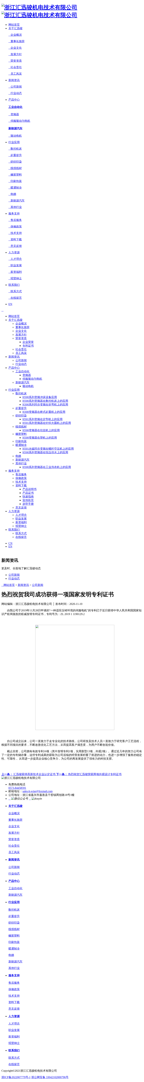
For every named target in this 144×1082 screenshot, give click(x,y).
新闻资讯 (14, 80)
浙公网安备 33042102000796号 (49, 1077)
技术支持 (15, 232)
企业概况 (15, 34)
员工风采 (15, 73)
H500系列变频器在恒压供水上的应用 (45, 452)
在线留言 (15, 297)
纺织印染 (15, 161)
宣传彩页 (28, 500)
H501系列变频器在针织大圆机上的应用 (46, 422)
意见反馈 (15, 245)
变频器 (13, 114)
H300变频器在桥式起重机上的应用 (43, 411)
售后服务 (15, 220)
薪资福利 (15, 271)
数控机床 (15, 148)
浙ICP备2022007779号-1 (16, 1077)
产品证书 (28, 492)
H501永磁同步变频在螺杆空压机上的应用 (48, 448)
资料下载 (15, 239)
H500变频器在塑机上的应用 (39, 437)
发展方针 (15, 54)
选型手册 (28, 503)
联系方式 (15, 291)
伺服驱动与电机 (19, 120)
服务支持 (14, 213)
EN (10, 304)
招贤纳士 (15, 278)
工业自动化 (15, 106)
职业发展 (15, 265)
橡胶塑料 (15, 174)
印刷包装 (15, 181)
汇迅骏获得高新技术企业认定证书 (28, 774)
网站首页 (14, 24)
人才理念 (15, 258)
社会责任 (15, 67)
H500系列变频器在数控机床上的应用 (45, 400)
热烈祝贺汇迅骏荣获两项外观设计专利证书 (89, 774)
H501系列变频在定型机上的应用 (42, 419)
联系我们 (14, 284)
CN (10, 543)
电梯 (12, 194)
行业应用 (14, 142)
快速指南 (28, 496)
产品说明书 (29, 489)
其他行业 (15, 207)
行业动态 (15, 93)
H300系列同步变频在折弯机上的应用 (45, 404)
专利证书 (28, 345)
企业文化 (15, 47)
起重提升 (15, 155)
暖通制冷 (15, 187)
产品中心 (14, 99)
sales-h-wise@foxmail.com (37, 791)
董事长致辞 (16, 41)
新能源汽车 (15, 128)
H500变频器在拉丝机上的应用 (41, 430)
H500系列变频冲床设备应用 (39, 397)
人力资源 (14, 252)
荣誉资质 (15, 60)
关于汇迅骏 (15, 28)
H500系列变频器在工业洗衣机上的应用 (46, 467)
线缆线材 (15, 168)
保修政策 (15, 226)
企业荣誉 (28, 341)
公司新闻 (15, 86)
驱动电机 (15, 135)
